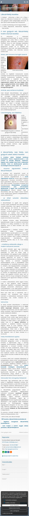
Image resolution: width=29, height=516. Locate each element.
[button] (27, 2)
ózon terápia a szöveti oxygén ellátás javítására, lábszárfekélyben (14, 426)
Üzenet (4, 479)
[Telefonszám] (6, 452)
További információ (6, 513)
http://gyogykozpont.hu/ (11, 449)
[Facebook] (8, 452)
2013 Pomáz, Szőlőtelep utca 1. (10, 442)
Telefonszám (6, 474)
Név (3, 465)
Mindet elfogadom (14, 505)
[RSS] (11, 452)
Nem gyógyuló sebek (6, 432)
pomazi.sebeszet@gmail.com (13, 447)
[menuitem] (1, 2)
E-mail (4, 469)
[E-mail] (3, 452)
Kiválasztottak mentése (14, 508)
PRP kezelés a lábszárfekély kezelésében (13, 419)
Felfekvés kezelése (23, 432)
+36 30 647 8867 (14, 445)
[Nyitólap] (1, 2)
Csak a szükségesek (14, 510)
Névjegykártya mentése (10, 456)
